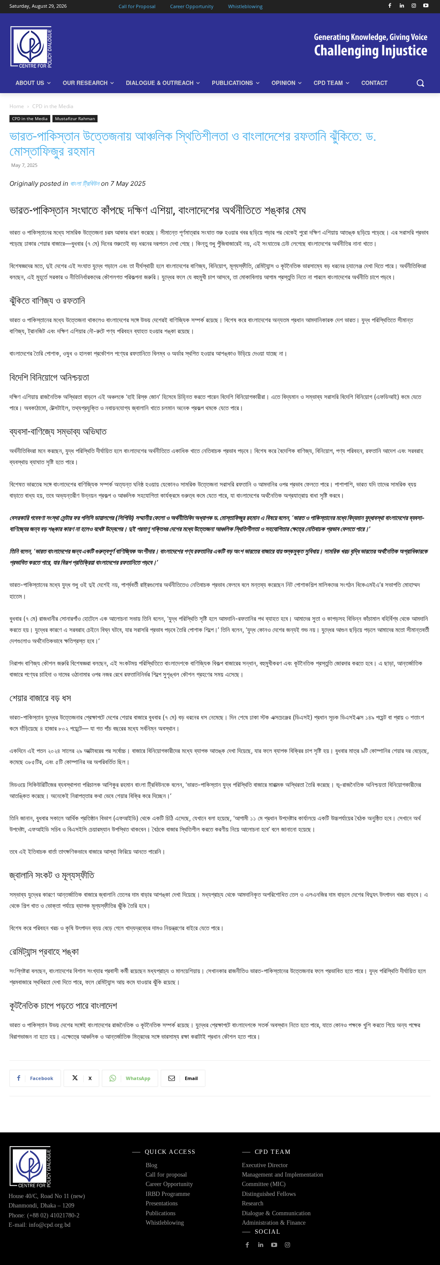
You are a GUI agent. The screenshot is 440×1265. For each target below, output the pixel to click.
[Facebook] (390, 6)
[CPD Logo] (59, 47)
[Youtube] (426, 6)
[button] (420, 83)
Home (16, 106)
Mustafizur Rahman (75, 118)
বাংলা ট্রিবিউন (84, 183)
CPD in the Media (30, 118)
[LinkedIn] (402, 6)
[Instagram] (414, 6)
